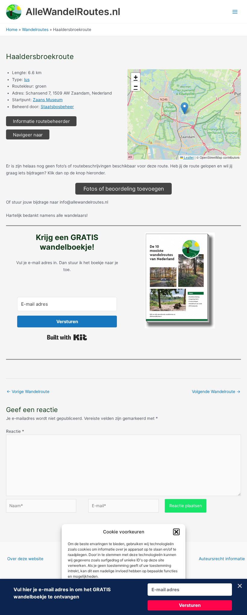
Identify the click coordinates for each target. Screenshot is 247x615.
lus (27, 79)
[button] (177, 532)
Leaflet (188, 157)
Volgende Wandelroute (216, 391)
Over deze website (25, 558)
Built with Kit (67, 337)
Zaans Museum (48, 99)
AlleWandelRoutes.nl (73, 11)
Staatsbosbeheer (57, 106)
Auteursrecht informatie (222, 558)
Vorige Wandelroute (28, 391)
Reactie (15, 431)
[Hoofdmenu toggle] (235, 12)
